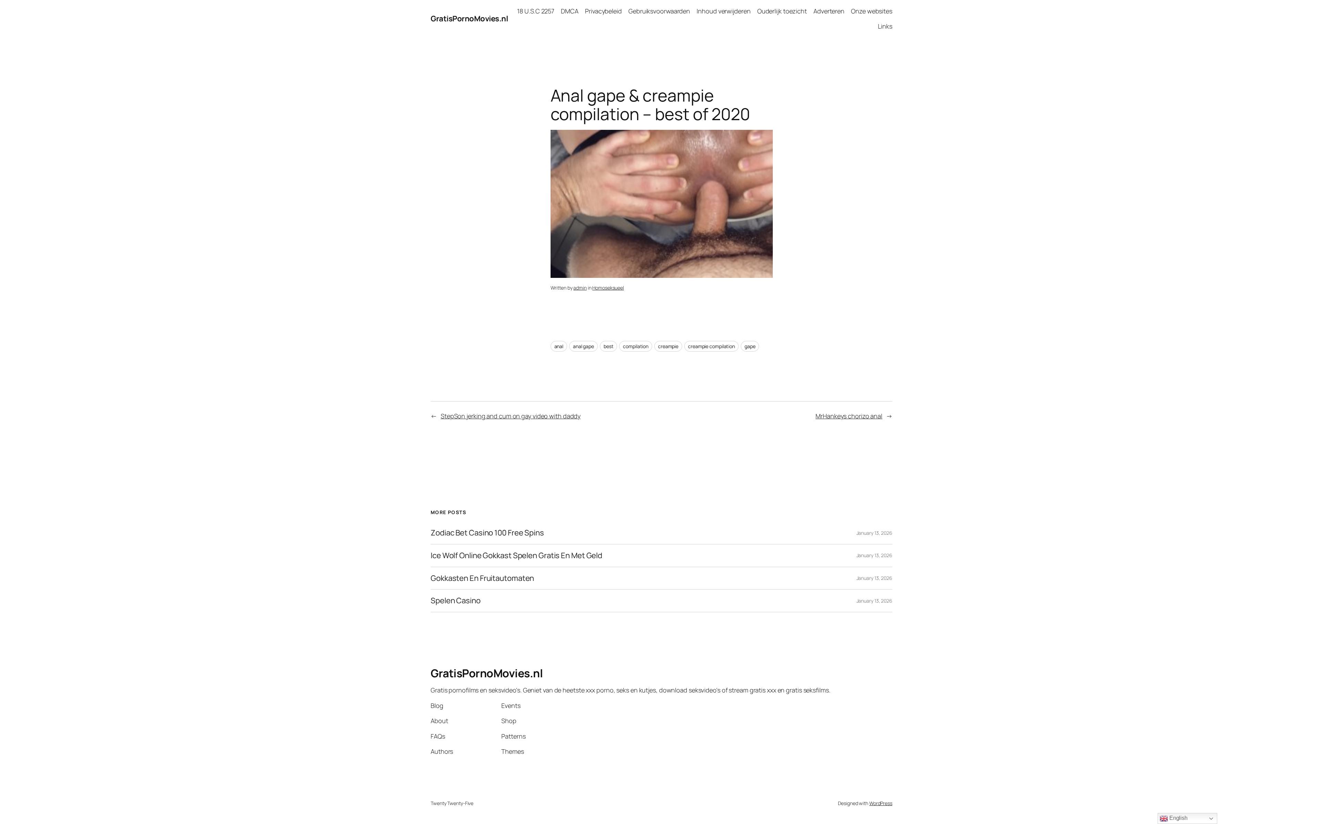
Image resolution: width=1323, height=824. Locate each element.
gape (750, 346)
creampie (668, 346)
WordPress (880, 803)
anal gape (583, 346)
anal (559, 346)
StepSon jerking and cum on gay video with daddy (511, 416)
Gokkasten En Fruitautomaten (482, 578)
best (609, 346)
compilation (635, 346)
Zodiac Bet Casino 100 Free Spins (487, 533)
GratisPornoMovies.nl (469, 18)
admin (580, 287)
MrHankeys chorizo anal (849, 416)
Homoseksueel (608, 287)
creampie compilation (711, 346)
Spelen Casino (456, 600)
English (1178, 818)
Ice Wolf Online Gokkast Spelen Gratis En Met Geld (516, 555)
